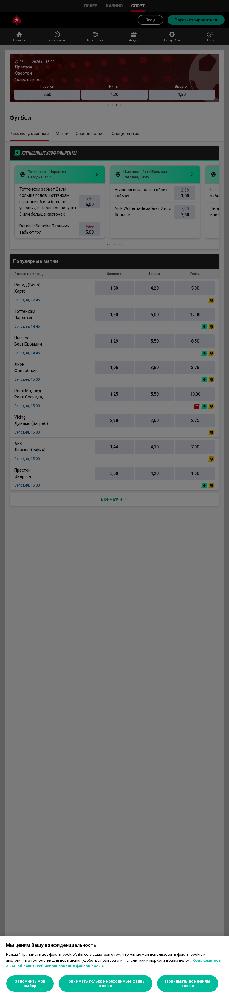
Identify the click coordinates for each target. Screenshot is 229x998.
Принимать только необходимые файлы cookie (106, 983)
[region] (114, 967)
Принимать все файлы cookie (187, 983)
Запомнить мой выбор (30, 983)
